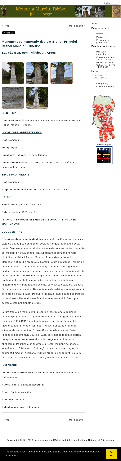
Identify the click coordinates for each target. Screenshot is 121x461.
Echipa (100, 34)
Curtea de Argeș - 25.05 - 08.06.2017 (106, 58)
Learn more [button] (11, 455)
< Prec (5, 26)
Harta (94, 71)
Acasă (95, 23)
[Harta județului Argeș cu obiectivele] (104, 119)
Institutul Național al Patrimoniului (96, 440)
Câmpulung (102, 83)
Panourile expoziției (101, 53)
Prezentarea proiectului (102, 41)
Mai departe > (77, 26)
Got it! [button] (111, 454)
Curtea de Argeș (105, 87)
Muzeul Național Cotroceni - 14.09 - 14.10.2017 (106, 65)
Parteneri (101, 37)
